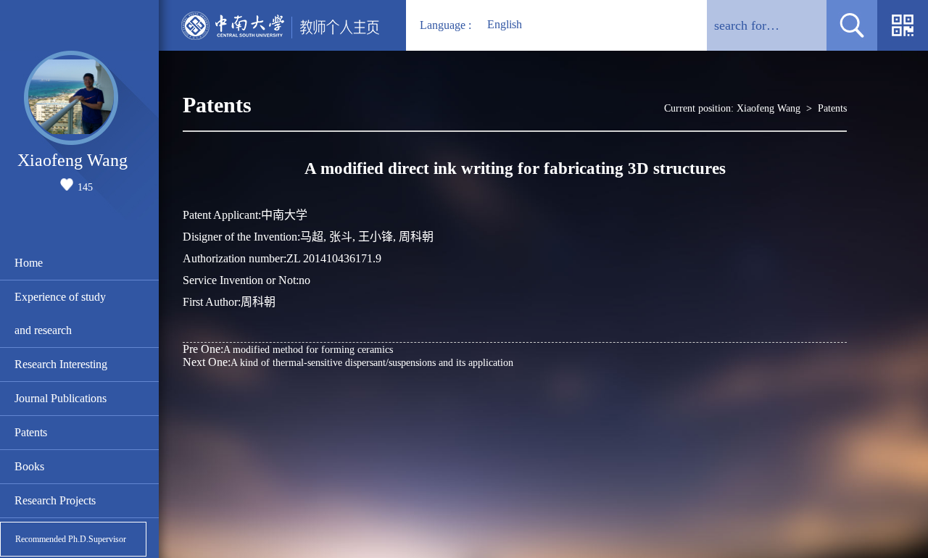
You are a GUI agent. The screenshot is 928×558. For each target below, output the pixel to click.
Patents (30, 432)
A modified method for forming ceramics (288, 349)
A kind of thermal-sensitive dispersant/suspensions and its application (348, 362)
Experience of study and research (60, 313)
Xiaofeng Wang (768, 108)
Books (29, 466)
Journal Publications (60, 398)
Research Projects (55, 500)
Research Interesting (60, 364)
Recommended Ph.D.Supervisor (70, 539)
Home (28, 263)
